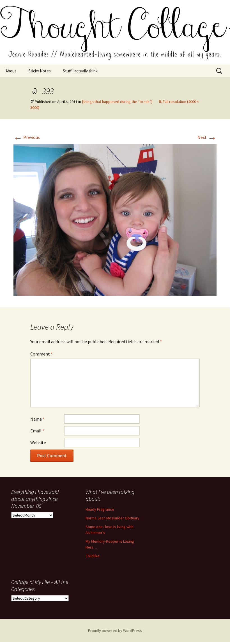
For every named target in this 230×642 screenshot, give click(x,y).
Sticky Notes (39, 71)
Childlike (93, 555)
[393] (115, 219)
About (11, 71)
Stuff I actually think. (80, 71)
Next (207, 137)
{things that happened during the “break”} (117, 101)
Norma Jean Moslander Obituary (112, 518)
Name (37, 419)
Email (37, 431)
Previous (26, 137)
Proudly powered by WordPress (115, 630)
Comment (41, 354)
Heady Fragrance (100, 509)
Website (38, 442)
